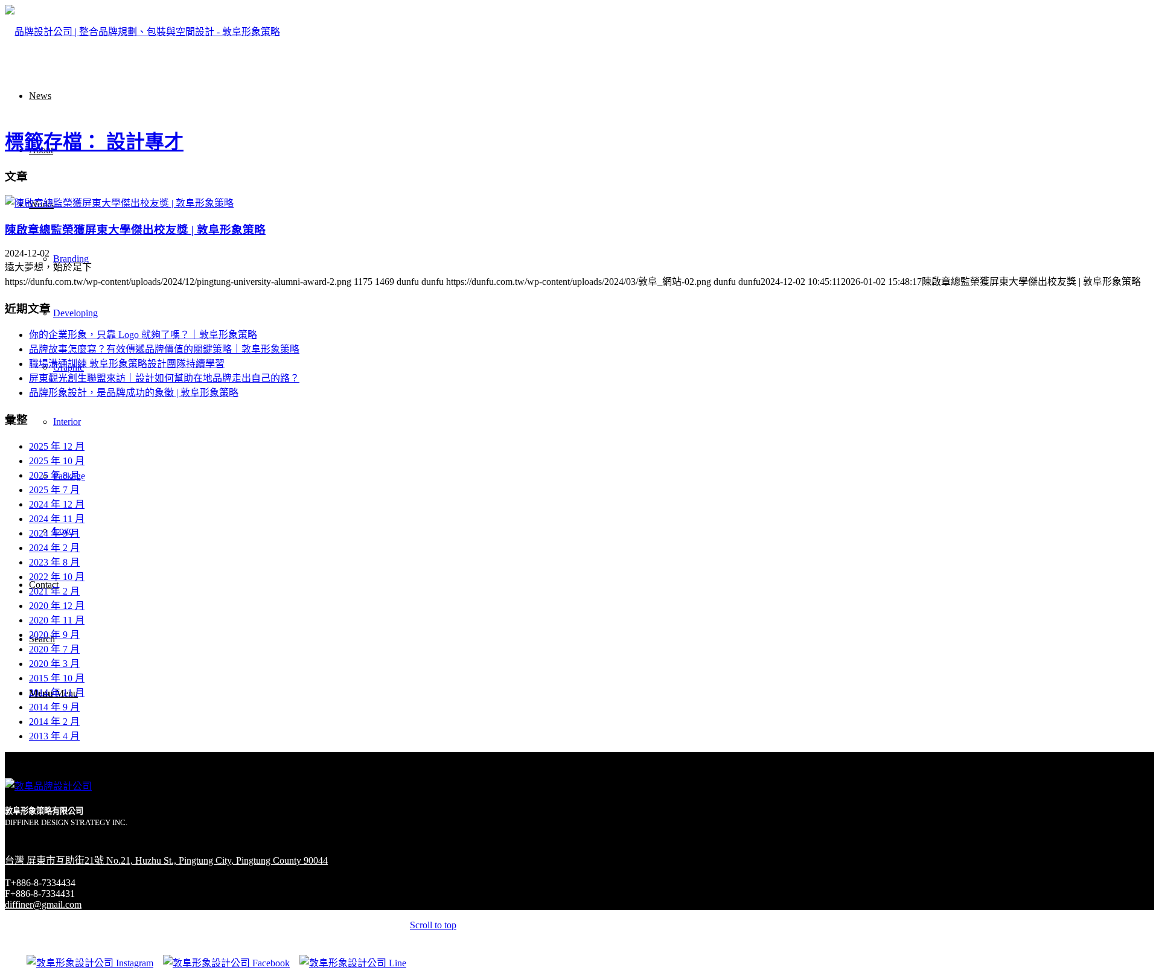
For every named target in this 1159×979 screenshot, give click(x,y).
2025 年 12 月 (57, 446)
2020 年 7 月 (54, 649)
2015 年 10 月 (57, 678)
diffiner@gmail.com (43, 904)
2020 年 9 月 (54, 635)
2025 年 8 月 (54, 475)
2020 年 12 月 (57, 606)
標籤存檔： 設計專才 (94, 142)
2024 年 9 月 (54, 533)
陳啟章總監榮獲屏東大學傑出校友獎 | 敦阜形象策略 (135, 229)
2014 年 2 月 (54, 721)
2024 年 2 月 (54, 548)
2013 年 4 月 (54, 736)
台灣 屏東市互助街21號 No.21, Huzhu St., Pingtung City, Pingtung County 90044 (166, 860)
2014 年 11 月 (57, 692)
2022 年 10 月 (57, 577)
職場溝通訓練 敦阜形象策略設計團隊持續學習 (127, 364)
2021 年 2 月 (54, 591)
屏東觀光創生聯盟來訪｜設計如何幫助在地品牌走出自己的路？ (164, 378)
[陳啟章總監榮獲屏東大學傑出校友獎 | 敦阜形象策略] (119, 203)
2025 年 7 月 (54, 490)
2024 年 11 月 (57, 519)
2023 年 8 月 (54, 562)
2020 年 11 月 (57, 620)
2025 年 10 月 (57, 461)
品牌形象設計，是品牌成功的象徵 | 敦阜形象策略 (133, 392)
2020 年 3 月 (54, 664)
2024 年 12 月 (57, 504)
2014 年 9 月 (54, 707)
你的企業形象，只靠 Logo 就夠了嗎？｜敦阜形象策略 (143, 335)
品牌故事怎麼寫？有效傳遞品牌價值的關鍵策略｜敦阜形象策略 (164, 349)
